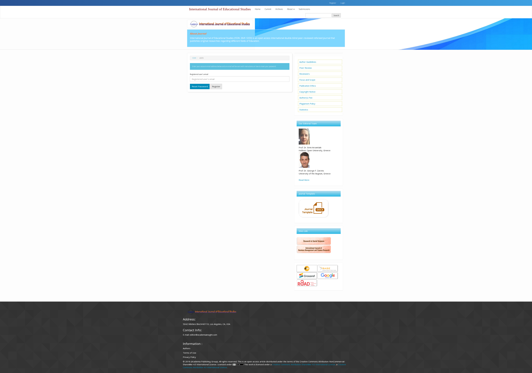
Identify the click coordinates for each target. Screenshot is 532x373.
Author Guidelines (307, 61)
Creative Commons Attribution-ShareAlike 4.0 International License (303, 364)
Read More (304, 180)
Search (336, 15)
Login (343, 3)
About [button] (290, 9)
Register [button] (216, 86)
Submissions (304, 9)
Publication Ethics (307, 85)
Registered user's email (199, 74)
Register (332, 3)
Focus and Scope (307, 79)
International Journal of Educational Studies (220, 9)
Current (268, 9)
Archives (279, 9)
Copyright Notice (307, 91)
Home (257, 9)
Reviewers (304, 73)
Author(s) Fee (305, 97)
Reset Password (200, 86)
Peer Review (305, 67)
